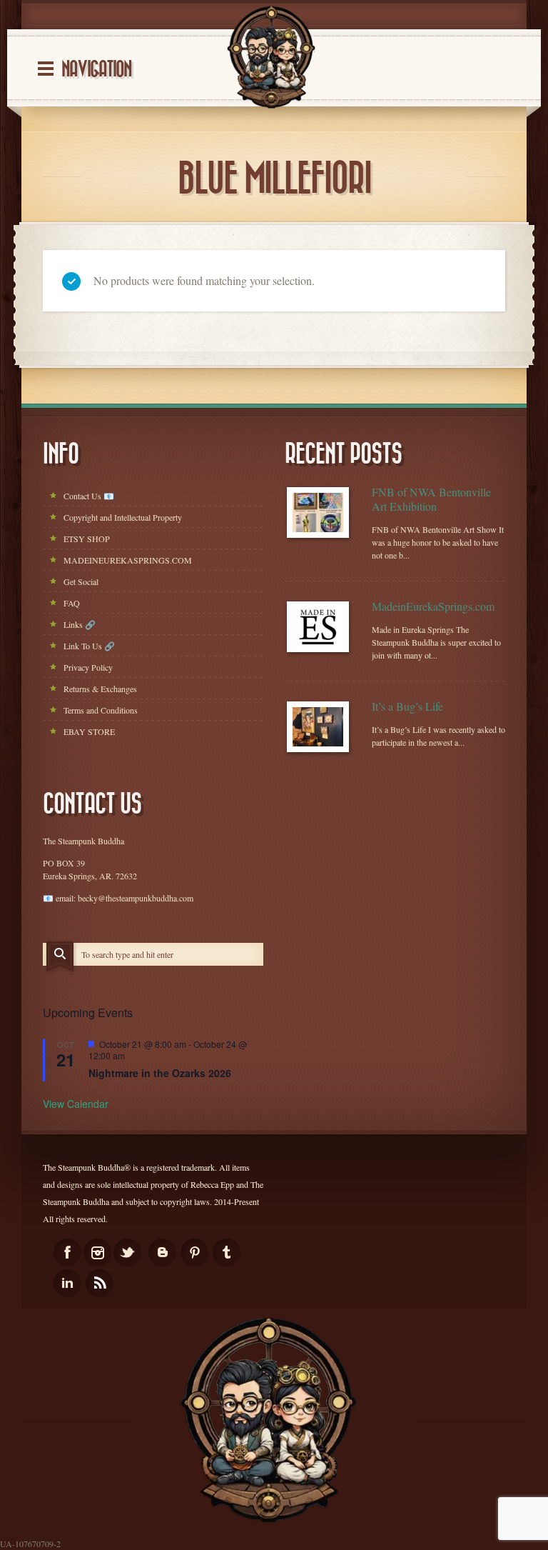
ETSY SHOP (87, 538)
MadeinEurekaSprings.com (433, 606)
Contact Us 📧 (89, 495)
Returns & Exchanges (100, 688)
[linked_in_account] (67, 1283)
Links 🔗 (80, 624)
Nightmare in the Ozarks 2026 (159, 1073)
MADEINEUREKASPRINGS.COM (128, 560)
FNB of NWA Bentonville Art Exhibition (431, 499)
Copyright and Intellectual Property (123, 517)
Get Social (81, 581)
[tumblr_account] (226, 1252)
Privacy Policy (88, 667)
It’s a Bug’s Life (407, 706)
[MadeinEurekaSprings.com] (318, 626)
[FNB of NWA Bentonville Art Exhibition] (318, 512)
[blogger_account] (162, 1252)
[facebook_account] (67, 1252)
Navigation (96, 69)
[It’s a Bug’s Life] (318, 726)
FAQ (72, 603)
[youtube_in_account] (99, 1283)
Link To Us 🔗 (89, 645)
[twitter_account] (127, 1252)
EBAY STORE (89, 731)
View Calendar (75, 1103)
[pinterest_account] (194, 1252)
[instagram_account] (97, 1252)
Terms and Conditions (101, 710)
